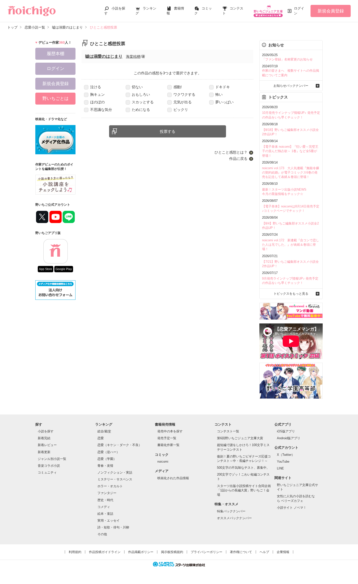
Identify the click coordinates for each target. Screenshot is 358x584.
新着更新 (44, 452)
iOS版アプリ (286, 431)
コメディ (103, 507)
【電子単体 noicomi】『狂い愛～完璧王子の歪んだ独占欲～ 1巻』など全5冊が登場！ (290, 151)
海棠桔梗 (133, 56)
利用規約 (75, 552)
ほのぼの (97, 102)
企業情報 (283, 552)
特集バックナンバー (231, 511)
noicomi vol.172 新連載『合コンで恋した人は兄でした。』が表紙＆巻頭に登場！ (290, 244)
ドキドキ (222, 87)
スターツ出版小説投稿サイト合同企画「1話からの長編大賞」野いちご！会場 (244, 490)
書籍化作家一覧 (168, 445)
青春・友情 (105, 465)
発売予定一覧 (166, 438)
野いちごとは (55, 98)
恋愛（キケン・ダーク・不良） (119, 445)
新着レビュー (47, 445)
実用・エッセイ (108, 520)
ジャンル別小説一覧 (52, 459)
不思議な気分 (101, 109)
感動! (177, 87)
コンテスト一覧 (228, 431)
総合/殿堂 (104, 431)
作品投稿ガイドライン (105, 552)
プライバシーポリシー (206, 552)
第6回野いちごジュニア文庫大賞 (240, 438)
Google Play (64, 269)
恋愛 (100, 438)
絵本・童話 (105, 514)
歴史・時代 (105, 500)
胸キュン (97, 94)
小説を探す (46, 431)
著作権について (241, 552)
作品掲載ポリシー (140, 552)
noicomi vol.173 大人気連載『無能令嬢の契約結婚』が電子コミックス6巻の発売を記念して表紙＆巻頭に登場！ (290, 172)
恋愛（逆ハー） (108, 452)
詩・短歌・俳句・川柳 (113, 527)
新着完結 (44, 438)
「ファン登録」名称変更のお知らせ (287, 59)
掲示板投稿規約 (172, 552)
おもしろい (141, 94)
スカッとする (143, 102)
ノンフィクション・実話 (114, 472)
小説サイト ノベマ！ (291, 507)
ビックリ (180, 109)
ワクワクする (184, 94)
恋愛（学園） (106, 459)
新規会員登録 (331, 11)
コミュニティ (47, 472)
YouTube (283, 461)
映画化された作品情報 (173, 478)
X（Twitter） (286, 455)
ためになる (141, 109)
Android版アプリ (288, 438)
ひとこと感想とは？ (231, 152)
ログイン (299, 10)
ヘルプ (264, 552)
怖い (219, 94)
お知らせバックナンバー (290, 86)
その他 (102, 534)
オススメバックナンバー (234, 518)
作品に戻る (238, 158)
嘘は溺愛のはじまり (103, 56)
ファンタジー (106, 493)
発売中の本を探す (170, 431)
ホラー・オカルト (110, 486)
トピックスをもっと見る (290, 293)
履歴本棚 (55, 53)
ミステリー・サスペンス (114, 479)
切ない (137, 87)
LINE (280, 468)
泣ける (95, 87)
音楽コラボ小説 (49, 465)
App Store (45, 269)
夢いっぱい (224, 102)
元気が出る (182, 102)
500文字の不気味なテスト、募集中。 (243, 467)
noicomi (162, 461)
